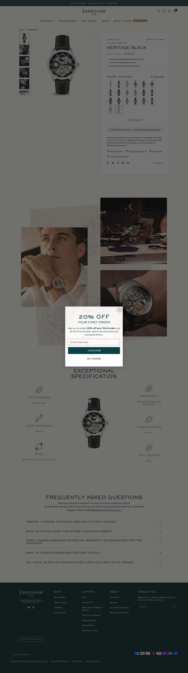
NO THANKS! (94, 359)
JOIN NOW (94, 351)
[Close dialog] (119, 310)
